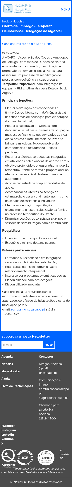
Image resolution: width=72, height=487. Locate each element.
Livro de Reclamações (17, 386)
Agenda (7, 356)
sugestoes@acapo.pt (53, 398)
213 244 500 (47, 418)
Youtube (7, 439)
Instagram (8, 430)
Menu (65, 9)
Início (6, 21)
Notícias (18, 21)
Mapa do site (10, 371)
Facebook (8, 426)
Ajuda (5, 378)
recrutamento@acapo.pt (28, 309)
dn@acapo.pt (48, 373)
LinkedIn (7, 434)
